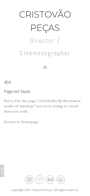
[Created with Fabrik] (2, 171)
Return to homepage (21, 122)
